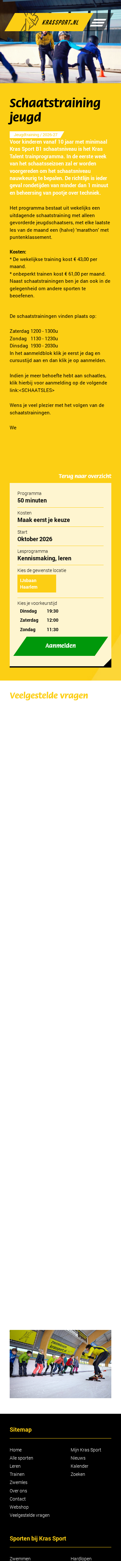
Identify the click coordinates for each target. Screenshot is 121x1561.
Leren (15, 1466)
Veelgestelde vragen (30, 1515)
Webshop (19, 1507)
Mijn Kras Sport (86, 1450)
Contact (18, 1499)
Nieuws (78, 1458)
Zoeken (78, 1474)
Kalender (79, 1466)
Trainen (17, 1474)
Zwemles (18, 1482)
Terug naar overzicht (85, 476)
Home (16, 1450)
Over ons (18, 1491)
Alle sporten (21, 1458)
